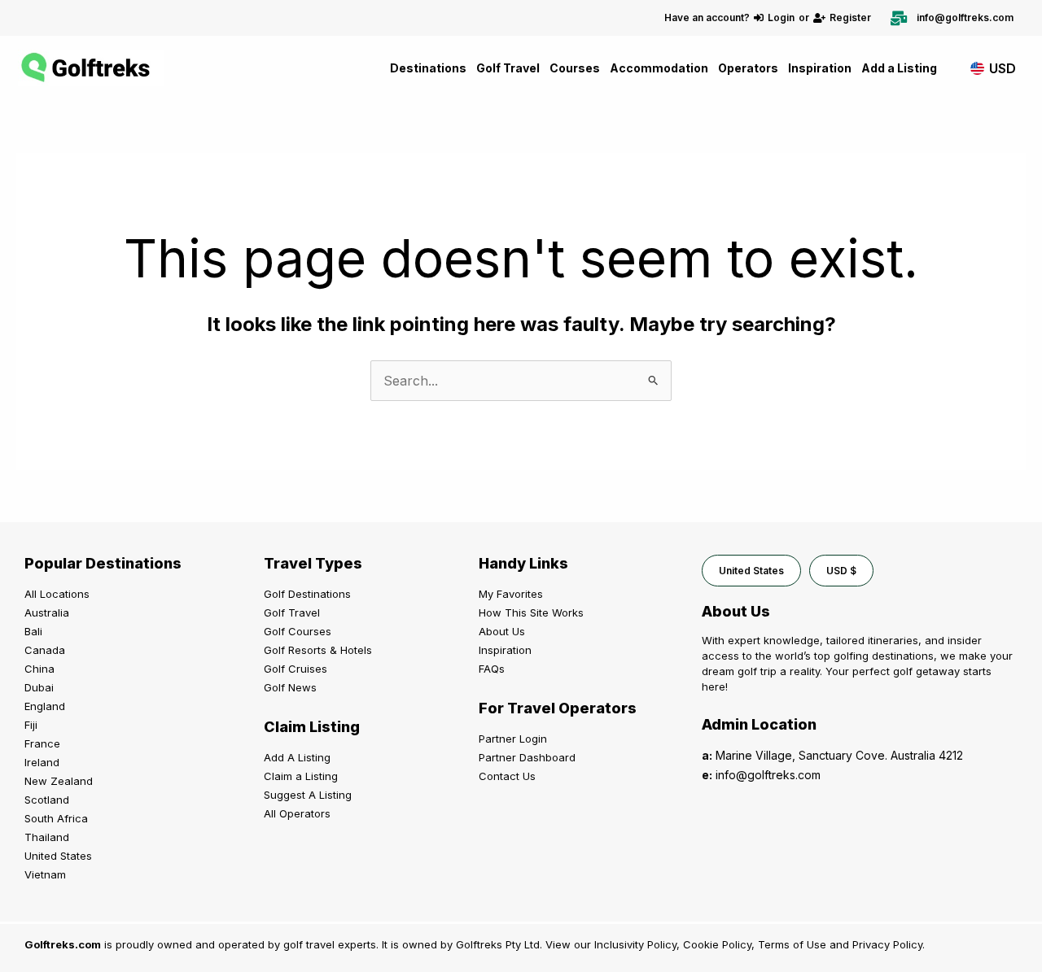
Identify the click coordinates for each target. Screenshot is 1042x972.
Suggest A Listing (308, 794)
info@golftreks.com (965, 17)
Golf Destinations (307, 593)
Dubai (39, 687)
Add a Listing (899, 68)
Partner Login (513, 738)
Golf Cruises (295, 668)
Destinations (428, 68)
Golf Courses (297, 631)
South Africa (56, 818)
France (42, 743)
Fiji (30, 724)
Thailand (46, 836)
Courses (574, 68)
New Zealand (58, 780)
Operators (748, 68)
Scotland (46, 799)
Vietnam (45, 874)
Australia (46, 612)
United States (58, 855)
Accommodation (659, 68)
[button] (751, 570)
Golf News (290, 687)
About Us (502, 631)
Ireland (41, 762)
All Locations (57, 593)
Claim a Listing (301, 775)
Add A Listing (297, 757)
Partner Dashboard (527, 757)
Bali (33, 631)
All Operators (297, 813)
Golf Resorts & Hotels (318, 649)
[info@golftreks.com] (898, 18)
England (44, 706)
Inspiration (820, 68)
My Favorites (511, 593)
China (39, 668)
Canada (44, 649)
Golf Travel (508, 68)
